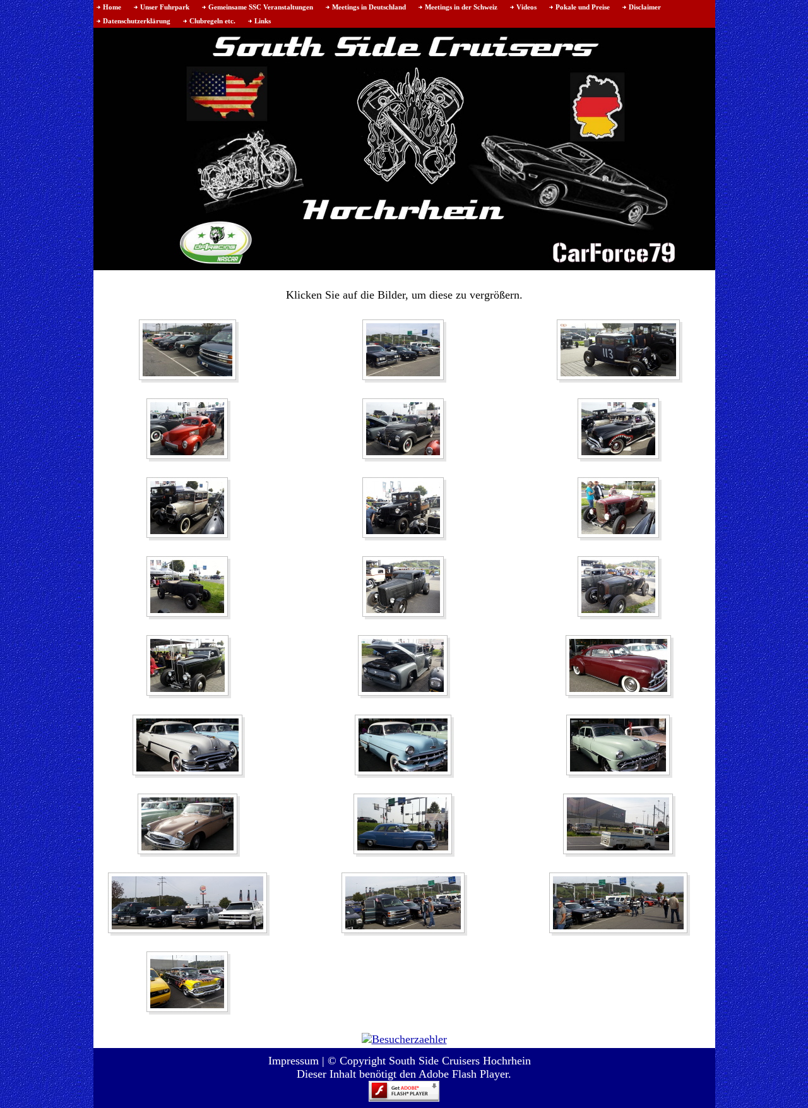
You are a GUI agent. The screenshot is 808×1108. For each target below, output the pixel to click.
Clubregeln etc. (212, 21)
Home (112, 7)
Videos (526, 7)
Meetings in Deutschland (369, 7)
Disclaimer (645, 7)
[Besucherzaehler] (404, 1038)
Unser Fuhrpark (164, 7)
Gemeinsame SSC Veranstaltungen (260, 7)
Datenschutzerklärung (136, 21)
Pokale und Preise (583, 7)
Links (262, 21)
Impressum (293, 1060)
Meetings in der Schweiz (461, 7)
